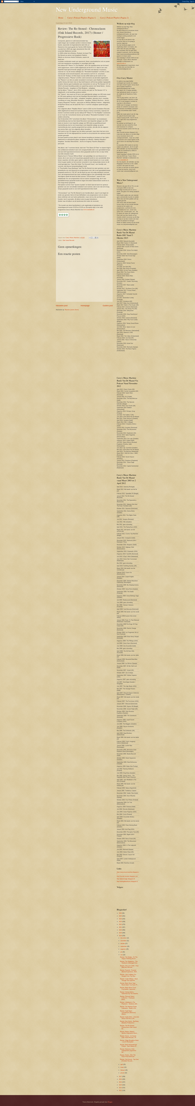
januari (122, 1073)
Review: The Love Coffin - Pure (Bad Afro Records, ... (129, 966)
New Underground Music (87, 9)
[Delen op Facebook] (96, 238)
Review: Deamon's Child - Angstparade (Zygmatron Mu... (128, 1050)
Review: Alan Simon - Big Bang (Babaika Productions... (129, 1022)
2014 (120, 1085)
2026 (120, 913)
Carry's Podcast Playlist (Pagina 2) (114, 17)
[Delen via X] (94, 238)
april (121, 1064)
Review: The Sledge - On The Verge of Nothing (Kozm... (128, 957)
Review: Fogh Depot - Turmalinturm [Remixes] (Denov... (128, 1012)
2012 (120, 1090)
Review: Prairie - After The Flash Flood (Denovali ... (128, 1055)
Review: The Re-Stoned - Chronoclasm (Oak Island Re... (128, 1027)
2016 (120, 1079)
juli (121, 952)
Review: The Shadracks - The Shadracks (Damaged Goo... (129, 962)
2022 (120, 924)
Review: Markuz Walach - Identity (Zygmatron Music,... (129, 1032)
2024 (120, 919)
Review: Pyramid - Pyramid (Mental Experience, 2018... (129, 970)
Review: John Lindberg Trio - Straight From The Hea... (128, 975)
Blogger (110, 1102)
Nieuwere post (62, 306)
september (123, 946)
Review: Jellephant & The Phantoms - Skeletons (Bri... (129, 1003)
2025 (120, 916)
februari (122, 1070)
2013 (120, 1087)
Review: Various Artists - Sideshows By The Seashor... (129, 992)
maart (122, 1067)
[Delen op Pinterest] (97, 238)
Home (60, 17)
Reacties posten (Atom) (72, 309)
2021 (120, 927)
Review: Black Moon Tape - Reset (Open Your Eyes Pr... (129, 983)
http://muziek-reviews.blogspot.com (127, 876)
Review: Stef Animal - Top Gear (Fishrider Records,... (129, 1060)
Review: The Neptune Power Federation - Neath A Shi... (128, 1007)
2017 (120, 1076)
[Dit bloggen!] (92, 238)
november (123, 940)
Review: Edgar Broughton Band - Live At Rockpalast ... (129, 1041)
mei (121, 955)
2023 (120, 921)
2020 (120, 930)
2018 (120, 935)
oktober (122, 943)
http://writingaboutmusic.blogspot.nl (127, 881)
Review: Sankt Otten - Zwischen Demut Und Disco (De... (129, 1017)
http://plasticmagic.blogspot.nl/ (126, 879)
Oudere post (108, 306)
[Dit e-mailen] (90, 238)
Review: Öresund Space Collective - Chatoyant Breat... (127, 998)
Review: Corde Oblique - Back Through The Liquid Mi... (129, 979)
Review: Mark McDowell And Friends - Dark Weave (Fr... (129, 1045)
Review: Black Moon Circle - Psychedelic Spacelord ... (128, 988)
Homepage (85, 306)
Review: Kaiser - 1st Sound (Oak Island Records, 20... (128, 1036)
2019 (120, 933)
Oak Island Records (68, 240)
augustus (123, 949)
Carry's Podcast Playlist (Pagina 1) (81, 17)
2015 (120, 1082)
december (123, 938)
